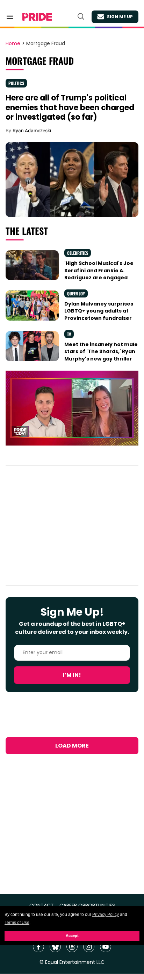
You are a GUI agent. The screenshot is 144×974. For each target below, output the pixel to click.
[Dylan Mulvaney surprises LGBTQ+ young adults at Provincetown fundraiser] (32, 305)
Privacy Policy (105, 914)
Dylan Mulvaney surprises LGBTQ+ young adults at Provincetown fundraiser (98, 311)
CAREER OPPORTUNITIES (87, 905)
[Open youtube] (105, 946)
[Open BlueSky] (55, 946)
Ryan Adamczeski (32, 130)
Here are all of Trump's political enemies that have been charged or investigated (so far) (70, 107)
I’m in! (72, 675)
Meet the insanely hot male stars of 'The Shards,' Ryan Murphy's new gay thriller (101, 351)
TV (69, 334)
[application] (72, 408)
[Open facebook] (38, 946)
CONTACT (41, 905)
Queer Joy (76, 293)
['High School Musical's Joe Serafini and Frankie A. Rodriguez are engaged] (32, 264)
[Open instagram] (88, 946)
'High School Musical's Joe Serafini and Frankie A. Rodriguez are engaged (99, 270)
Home (13, 44)
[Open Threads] (72, 946)
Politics (16, 83)
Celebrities (77, 253)
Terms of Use (17, 922)
